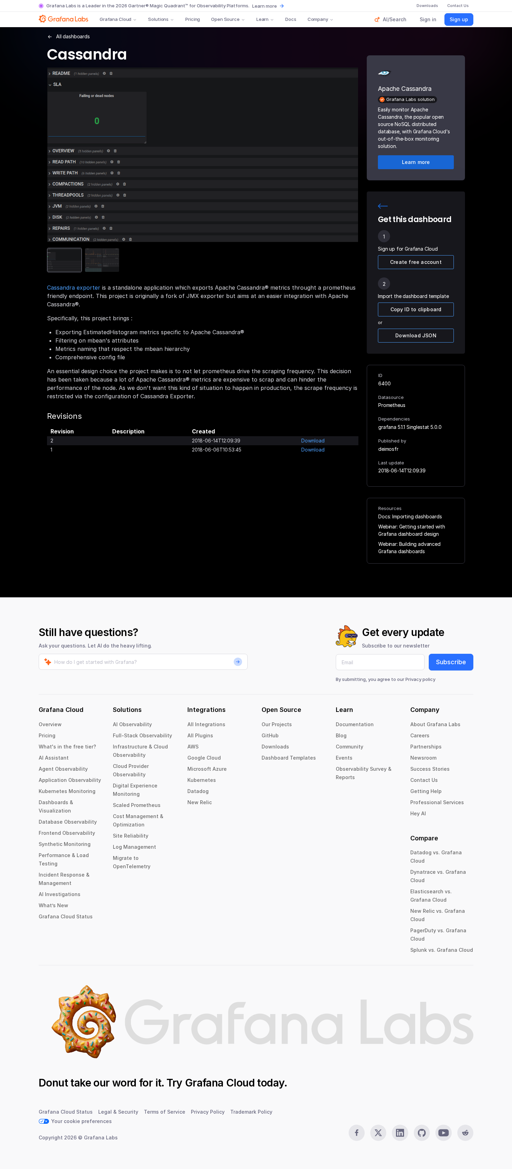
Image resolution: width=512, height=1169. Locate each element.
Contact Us (424, 780)
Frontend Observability (67, 833)
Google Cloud (204, 758)
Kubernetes (201, 780)
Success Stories (430, 769)
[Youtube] (443, 1132)
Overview (50, 724)
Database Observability (68, 822)
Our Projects (277, 724)
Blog (341, 735)
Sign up (459, 19)
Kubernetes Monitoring (67, 791)
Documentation (355, 724)
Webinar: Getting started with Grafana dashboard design (411, 530)
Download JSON (415, 335)
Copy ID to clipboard (416, 309)
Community (349, 747)
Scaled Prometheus (137, 805)
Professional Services (437, 802)
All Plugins (200, 735)
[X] (378, 1132)
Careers (419, 735)
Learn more (264, 6)
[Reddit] (465, 1132)
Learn (262, 19)
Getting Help (426, 791)
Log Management (134, 847)
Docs (290, 19)
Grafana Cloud (115, 19)
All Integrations (206, 724)
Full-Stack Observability (142, 735)
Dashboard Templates (289, 758)
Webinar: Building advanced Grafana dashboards (409, 547)
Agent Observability (63, 769)
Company (318, 19)
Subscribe (451, 662)
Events (344, 758)
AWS (193, 747)
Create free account (416, 262)
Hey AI (418, 813)
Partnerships (426, 747)
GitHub (270, 735)
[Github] (422, 1132)
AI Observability (132, 724)
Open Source (225, 19)
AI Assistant (54, 758)
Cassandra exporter (73, 287)
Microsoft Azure (207, 769)
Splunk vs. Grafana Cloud (441, 950)
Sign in (428, 19)
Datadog (198, 791)
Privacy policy (420, 679)
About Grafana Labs (435, 724)
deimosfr (388, 449)
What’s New (53, 905)
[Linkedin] (400, 1132)
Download (313, 441)
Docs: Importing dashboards (410, 516)
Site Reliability (130, 836)
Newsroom (423, 758)
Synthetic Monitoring (65, 844)
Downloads (275, 747)
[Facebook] (357, 1132)
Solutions (158, 19)
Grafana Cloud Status (66, 916)
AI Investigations (59, 894)
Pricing (192, 19)
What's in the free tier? (67, 747)
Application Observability (70, 780)
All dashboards (73, 36)
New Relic (199, 802)
